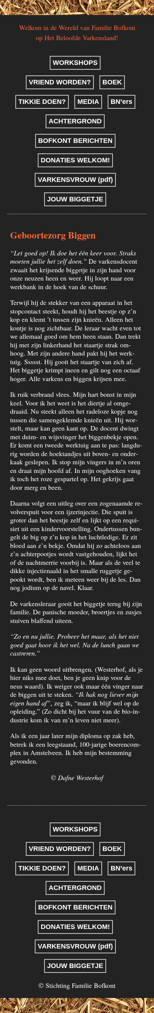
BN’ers (121, 101)
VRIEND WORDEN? (60, 82)
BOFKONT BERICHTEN (75, 140)
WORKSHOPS (75, 62)
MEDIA (88, 101)
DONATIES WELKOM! (75, 160)
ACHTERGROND (75, 121)
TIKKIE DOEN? (42, 101)
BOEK (112, 82)
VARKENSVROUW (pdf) (75, 179)
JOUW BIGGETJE (75, 199)
